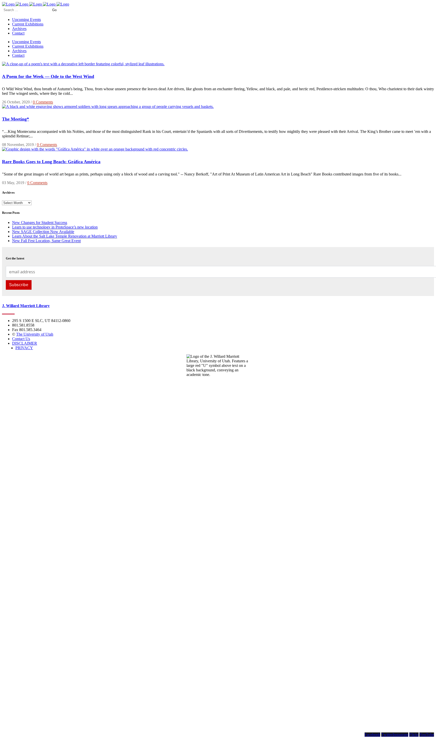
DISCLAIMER (24, 343)
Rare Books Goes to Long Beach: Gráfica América (51, 161)
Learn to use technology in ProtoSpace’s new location (55, 227)
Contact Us (21, 339)
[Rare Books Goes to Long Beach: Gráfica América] (95, 149)
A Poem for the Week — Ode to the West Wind (48, 76)
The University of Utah (34, 334)
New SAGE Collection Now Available (43, 231)
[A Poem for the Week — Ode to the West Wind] (83, 64)
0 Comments (43, 102)
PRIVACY (24, 348)
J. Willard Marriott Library (26, 306)
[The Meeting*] (108, 106)
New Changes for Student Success (39, 222)
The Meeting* (15, 119)
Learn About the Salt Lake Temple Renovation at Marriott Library (64, 236)
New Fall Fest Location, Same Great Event (46, 241)
